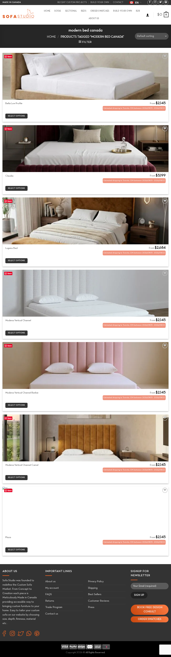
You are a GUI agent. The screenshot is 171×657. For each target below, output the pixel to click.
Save (10, 56)
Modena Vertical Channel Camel (21, 465)
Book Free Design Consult (149, 609)
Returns (49, 601)
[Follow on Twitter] (160, 2)
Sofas (57, 11)
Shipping (93, 588)
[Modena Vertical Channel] (85, 293)
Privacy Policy (96, 581)
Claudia (9, 176)
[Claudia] (85, 148)
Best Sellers (94, 594)
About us (50, 581)
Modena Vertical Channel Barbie (21, 393)
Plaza (8, 537)
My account (52, 588)
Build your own (100, 3)
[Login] (147, 15)
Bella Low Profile (13, 103)
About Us (94, 19)
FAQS (48, 594)
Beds (83, 11)
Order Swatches (99, 11)
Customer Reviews (98, 601)
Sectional (71, 11)
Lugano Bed (11, 248)
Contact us (51, 614)
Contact (118, 3)
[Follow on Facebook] (149, 2)
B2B (138, 11)
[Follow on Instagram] (155, 2)
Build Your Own (122, 11)
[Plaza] (85, 510)
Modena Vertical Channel (18, 320)
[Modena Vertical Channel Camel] (85, 438)
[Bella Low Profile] (85, 76)
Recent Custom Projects (72, 3)
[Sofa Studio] (19, 15)
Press (91, 607)
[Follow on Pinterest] (165, 2)
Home (47, 11)
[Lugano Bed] (85, 220)
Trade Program (53, 607)
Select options (16, 116)
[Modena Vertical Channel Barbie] (85, 365)
